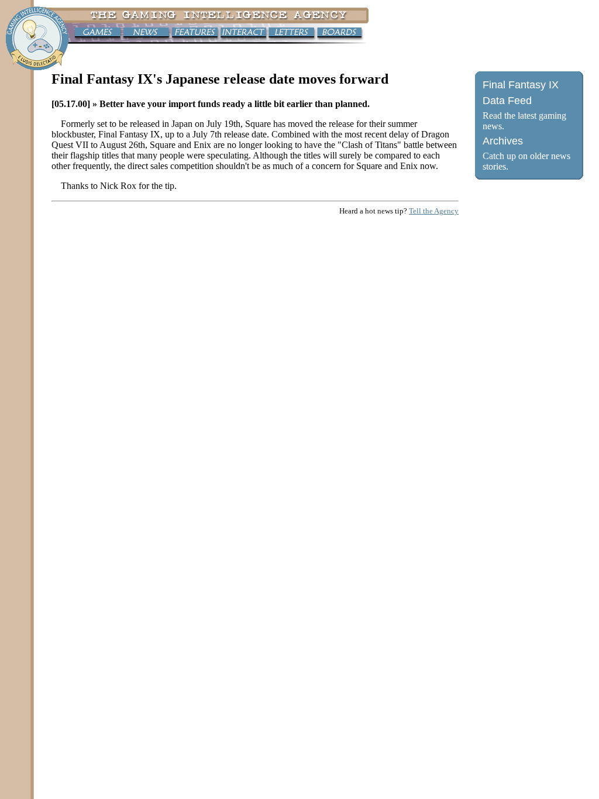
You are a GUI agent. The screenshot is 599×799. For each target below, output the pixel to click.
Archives (503, 141)
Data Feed (507, 100)
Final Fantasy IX (521, 85)
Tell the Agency (434, 210)
